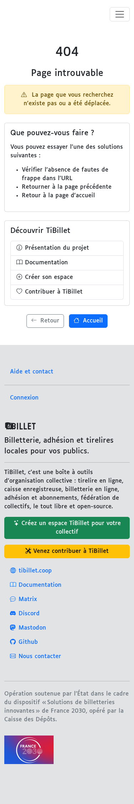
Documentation (46, 263)
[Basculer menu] (120, 14)
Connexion (24, 398)
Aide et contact (31, 372)
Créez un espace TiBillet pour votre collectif (71, 527)
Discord (29, 614)
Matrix (28, 599)
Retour (48, 321)
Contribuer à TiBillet (54, 292)
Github (28, 642)
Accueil (92, 321)
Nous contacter (40, 656)
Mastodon (32, 628)
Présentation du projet (57, 248)
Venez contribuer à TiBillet (71, 551)
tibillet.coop (35, 571)
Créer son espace (49, 277)
